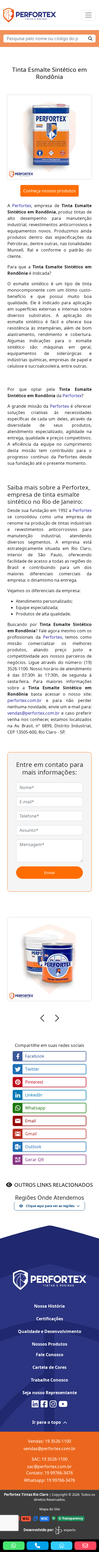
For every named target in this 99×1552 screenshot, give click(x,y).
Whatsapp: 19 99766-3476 (49, 1480)
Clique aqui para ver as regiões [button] (49, 1206)
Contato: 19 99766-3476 (49, 1473)
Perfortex (21, 205)
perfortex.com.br (24, 700)
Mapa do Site (49, 1509)
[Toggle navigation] (88, 15)
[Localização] (62, 1545)
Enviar (49, 872)
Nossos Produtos (49, 1344)
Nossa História (49, 1306)
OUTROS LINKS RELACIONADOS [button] (53, 1184)
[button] (42, 1019)
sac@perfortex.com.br (49, 1466)
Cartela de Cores (49, 1367)
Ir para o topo (46, 1422)
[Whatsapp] (14, 1545)
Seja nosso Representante (49, 1393)
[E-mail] (85, 1545)
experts (69, 1529)
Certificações (49, 1319)
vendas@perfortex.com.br (33, 713)
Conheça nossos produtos (49, 191)
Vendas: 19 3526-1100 (49, 1441)
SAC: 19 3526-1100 (50, 1459)
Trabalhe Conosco (49, 1380)
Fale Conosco (49, 1355)
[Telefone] (38, 1545)
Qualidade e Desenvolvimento (49, 1331)
